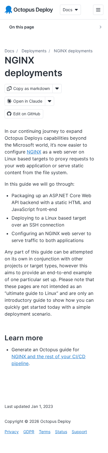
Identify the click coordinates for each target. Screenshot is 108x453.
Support (79, 431)
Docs (9, 50)
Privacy (12, 431)
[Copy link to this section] (49, 338)
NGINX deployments (73, 50)
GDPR (28, 431)
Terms (44, 431)
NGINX (34, 152)
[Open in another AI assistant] (49, 101)
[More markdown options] (57, 88)
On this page (21, 26)
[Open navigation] (94, 10)
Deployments (34, 50)
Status (61, 431)
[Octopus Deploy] (29, 10)
